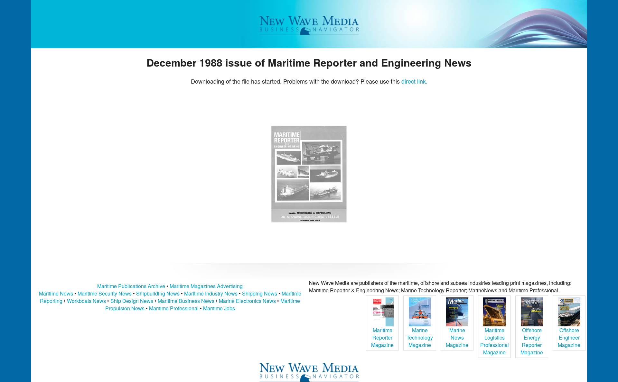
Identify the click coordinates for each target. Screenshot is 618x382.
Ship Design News (132, 301)
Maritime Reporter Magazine (382, 337)
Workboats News (86, 301)
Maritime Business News (187, 301)
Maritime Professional (174, 308)
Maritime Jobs (219, 308)
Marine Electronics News (247, 301)
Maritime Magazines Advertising (206, 286)
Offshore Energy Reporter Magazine (531, 341)
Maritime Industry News (211, 293)
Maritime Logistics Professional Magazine (494, 341)
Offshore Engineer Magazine (569, 337)
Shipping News (259, 293)
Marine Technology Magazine (420, 337)
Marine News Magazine (457, 337)
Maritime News (56, 293)
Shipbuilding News (158, 293)
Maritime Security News (105, 293)
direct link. (414, 81)
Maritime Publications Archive (131, 286)
